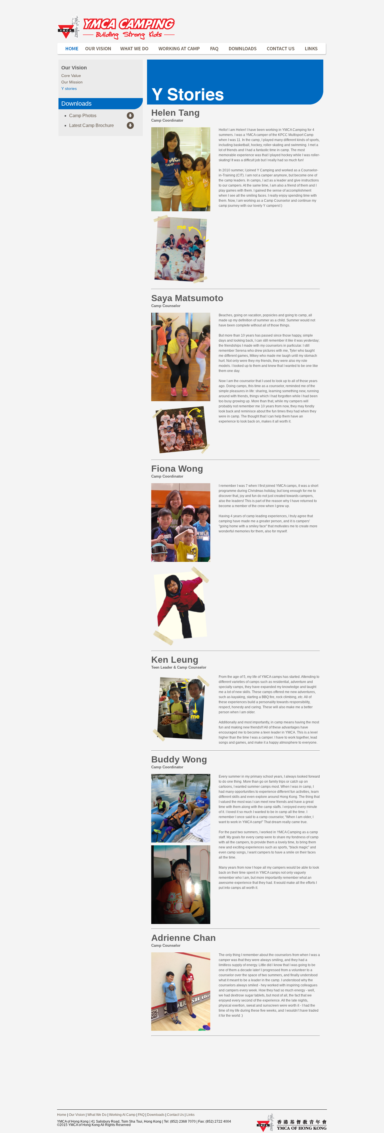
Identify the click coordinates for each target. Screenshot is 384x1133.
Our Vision (77, 1115)
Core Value (71, 75)
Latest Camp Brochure (91, 125)
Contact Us (175, 1115)
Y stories (69, 88)
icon (116, 27)
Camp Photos (82, 115)
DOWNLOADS (243, 49)
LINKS (313, 49)
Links (190, 1115)
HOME (69, 49)
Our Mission (72, 82)
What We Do (97, 1115)
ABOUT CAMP (98, 49)
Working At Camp (122, 1115)
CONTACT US (281, 49)
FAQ (214, 49)
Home (61, 1115)
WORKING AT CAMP (179, 49)
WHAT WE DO (135, 49)
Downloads (155, 1115)
